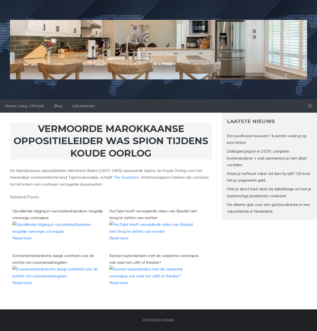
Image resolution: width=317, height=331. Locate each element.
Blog (58, 105)
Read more (22, 237)
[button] (310, 106)
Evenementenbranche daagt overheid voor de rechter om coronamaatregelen (53, 259)
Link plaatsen (83, 105)
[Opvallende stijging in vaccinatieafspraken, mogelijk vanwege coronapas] (57, 231)
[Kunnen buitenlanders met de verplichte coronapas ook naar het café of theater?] (154, 275)
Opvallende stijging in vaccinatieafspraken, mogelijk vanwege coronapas (57, 214)
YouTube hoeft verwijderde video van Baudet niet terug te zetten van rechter (153, 214)
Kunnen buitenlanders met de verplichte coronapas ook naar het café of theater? (154, 259)
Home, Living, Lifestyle (24, 105)
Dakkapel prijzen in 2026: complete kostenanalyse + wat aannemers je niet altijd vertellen (266, 158)
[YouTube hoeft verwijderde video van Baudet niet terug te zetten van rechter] (154, 231)
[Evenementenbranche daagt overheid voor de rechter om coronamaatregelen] (57, 275)
